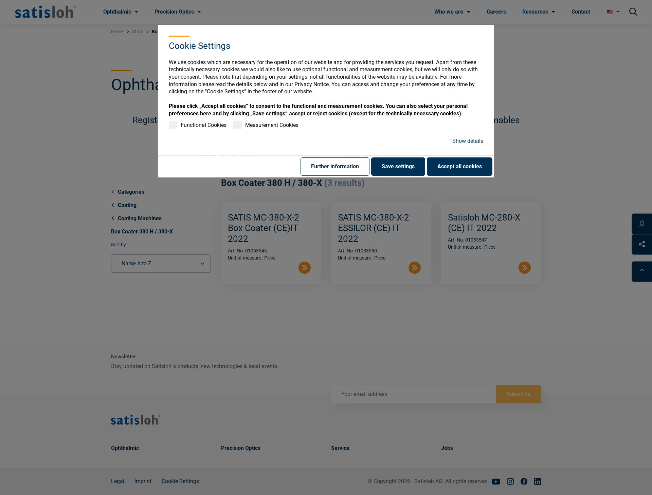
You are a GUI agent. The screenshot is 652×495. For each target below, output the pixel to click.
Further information (335, 166)
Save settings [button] (398, 166)
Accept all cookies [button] (459, 166)
